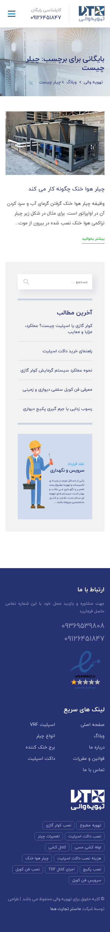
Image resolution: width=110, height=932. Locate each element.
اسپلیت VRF (42, 724)
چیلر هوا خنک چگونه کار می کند (66, 189)
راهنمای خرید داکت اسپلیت (67, 351)
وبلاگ (99, 736)
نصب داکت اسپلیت (84, 836)
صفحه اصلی (93, 724)
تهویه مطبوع (90, 825)
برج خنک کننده (40, 747)
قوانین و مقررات (89, 758)
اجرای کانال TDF (61, 869)
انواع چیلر (45, 736)
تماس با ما (94, 770)
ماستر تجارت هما (65, 908)
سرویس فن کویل (86, 880)
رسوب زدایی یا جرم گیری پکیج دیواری (57, 409)
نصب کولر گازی (58, 825)
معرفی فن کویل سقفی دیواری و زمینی (57, 389)
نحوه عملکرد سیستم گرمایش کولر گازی (56, 370)
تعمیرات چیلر (49, 836)
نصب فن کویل (28, 869)
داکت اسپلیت (41, 758)
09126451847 (53, 17)
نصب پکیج (92, 869)
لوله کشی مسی (88, 847)
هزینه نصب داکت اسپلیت (79, 858)
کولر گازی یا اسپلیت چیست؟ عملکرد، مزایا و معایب (58, 329)
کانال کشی (57, 847)
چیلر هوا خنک (37, 858)
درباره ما (97, 747)
